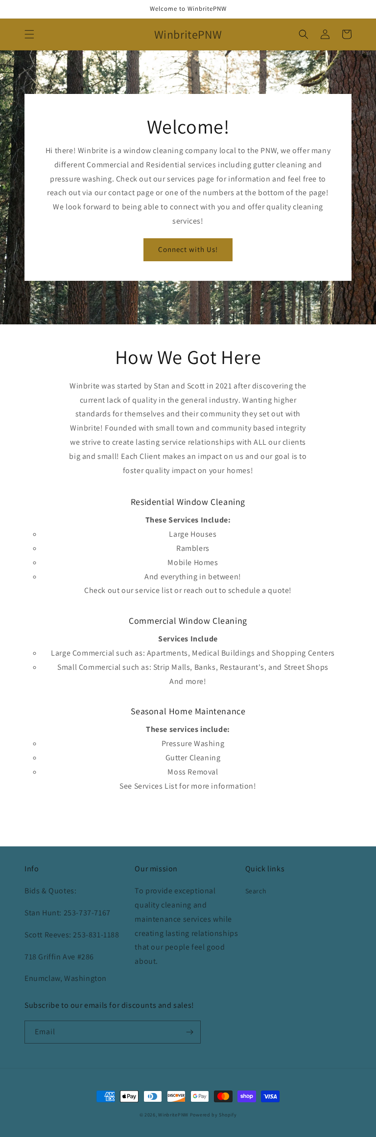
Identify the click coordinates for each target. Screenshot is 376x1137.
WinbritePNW (173, 1115)
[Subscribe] (189, 1032)
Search (256, 891)
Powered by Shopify (213, 1115)
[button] (29, 34)
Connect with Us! (188, 249)
